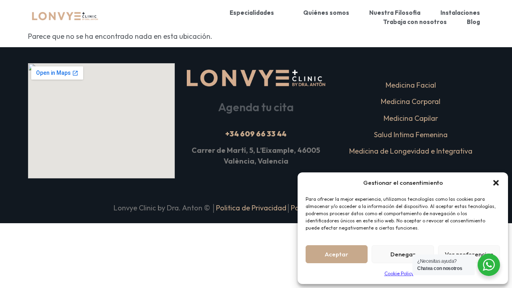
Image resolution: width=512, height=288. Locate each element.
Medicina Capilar (411, 118)
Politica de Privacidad (251, 207)
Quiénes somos (326, 12)
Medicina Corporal (410, 101)
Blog (473, 22)
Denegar (403, 254)
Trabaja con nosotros (415, 22)
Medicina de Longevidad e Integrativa (410, 151)
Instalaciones (460, 12)
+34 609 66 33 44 (255, 133)
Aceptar (336, 254)
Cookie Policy (399, 273)
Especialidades (252, 12)
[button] (496, 183)
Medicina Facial (411, 85)
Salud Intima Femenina (411, 134)
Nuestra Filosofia (394, 12)
